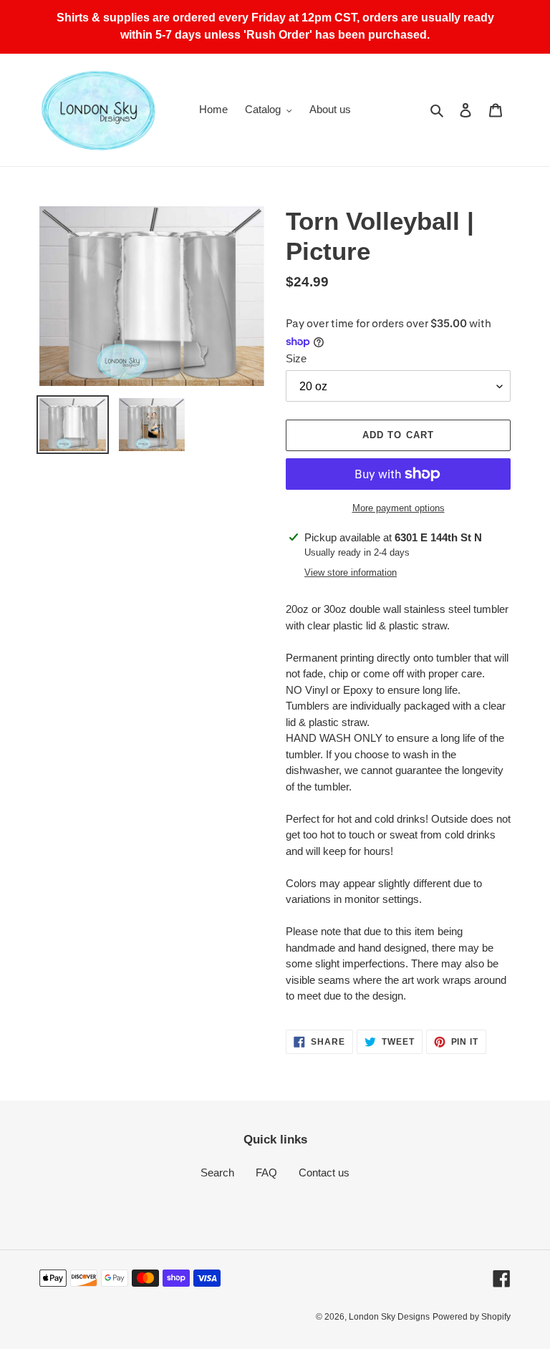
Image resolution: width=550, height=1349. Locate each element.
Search (217, 1172)
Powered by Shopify (472, 1317)
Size (296, 358)
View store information (350, 572)
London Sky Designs (389, 1317)
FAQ (266, 1172)
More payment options (398, 508)
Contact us (324, 1172)
